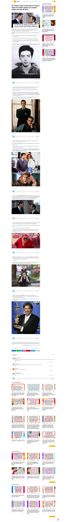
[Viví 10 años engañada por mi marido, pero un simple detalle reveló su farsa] (33, 456)
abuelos (20, 141)
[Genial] (17, 1)
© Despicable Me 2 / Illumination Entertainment (17, 249)
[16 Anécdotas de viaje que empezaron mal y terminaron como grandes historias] (48, 387)
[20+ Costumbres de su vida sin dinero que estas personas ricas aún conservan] (48, 23)
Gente (12, 428)
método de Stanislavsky (16, 90)
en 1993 (16, 144)
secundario (21, 95)
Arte (12, 3)
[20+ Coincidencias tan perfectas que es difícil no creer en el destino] (48, 402)
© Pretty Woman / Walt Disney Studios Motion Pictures (17, 187)
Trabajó (13, 35)
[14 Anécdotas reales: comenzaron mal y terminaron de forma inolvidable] (33, 434)
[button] (16, 348)
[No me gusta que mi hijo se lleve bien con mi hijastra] (18, 489)
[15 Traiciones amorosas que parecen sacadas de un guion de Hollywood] (18, 402)
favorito (16, 225)
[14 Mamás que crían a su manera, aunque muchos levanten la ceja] (33, 471)
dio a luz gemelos (32, 263)
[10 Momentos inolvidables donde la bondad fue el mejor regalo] (18, 504)
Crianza (43, 465)
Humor (43, 396)
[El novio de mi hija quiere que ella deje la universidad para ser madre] (48, 504)
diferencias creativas (18, 231)
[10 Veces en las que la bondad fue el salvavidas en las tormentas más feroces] (48, 489)
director (37, 222)
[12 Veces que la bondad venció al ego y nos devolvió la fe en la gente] (48, 456)
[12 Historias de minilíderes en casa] (18, 434)
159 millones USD (25, 296)
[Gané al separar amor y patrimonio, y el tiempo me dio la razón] (33, 402)
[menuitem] (25, 1)
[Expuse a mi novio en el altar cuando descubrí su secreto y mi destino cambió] (48, 38)
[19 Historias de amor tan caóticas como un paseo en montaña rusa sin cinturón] (48, 434)
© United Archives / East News (15, 188)
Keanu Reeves (21, 198)
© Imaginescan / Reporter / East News (16, 287)
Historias (43, 18)
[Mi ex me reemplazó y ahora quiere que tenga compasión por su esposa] (18, 456)
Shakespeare (23, 222)
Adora (13, 260)
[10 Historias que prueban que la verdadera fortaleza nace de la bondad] (48, 9)
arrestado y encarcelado (23, 39)
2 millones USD (27, 198)
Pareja (43, 47)
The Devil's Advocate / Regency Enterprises (34, 345)
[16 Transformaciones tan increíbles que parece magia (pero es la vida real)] (18, 471)
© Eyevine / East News (14, 79)
